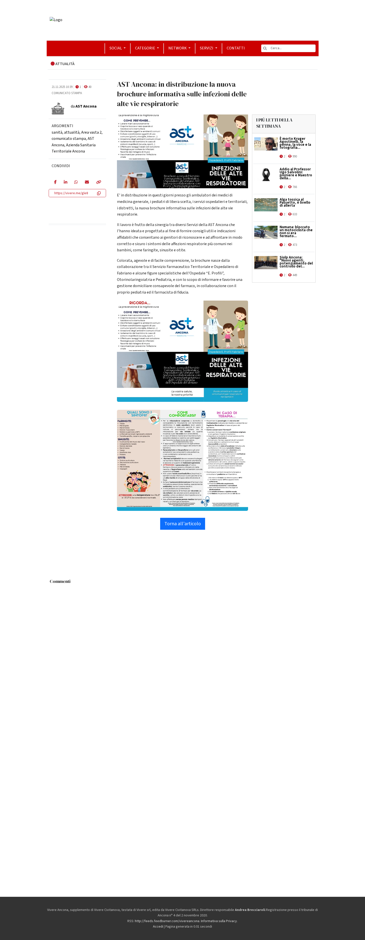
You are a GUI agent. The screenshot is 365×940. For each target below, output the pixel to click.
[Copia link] (98, 182)
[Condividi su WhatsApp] (76, 182)
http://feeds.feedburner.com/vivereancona (167, 921)
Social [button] (116, 48)
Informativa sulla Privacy (219, 921)
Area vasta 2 (91, 132)
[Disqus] (183, 648)
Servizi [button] (207, 48)
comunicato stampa (69, 138)
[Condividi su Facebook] (55, 182)
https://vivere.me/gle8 (71, 193)
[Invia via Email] (86, 182)
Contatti (236, 48)
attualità (71, 132)
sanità (57, 132)
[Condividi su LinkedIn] (65, 182)
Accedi (158, 926)
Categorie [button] (145, 48)
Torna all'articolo (182, 523)
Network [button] (177, 48)
